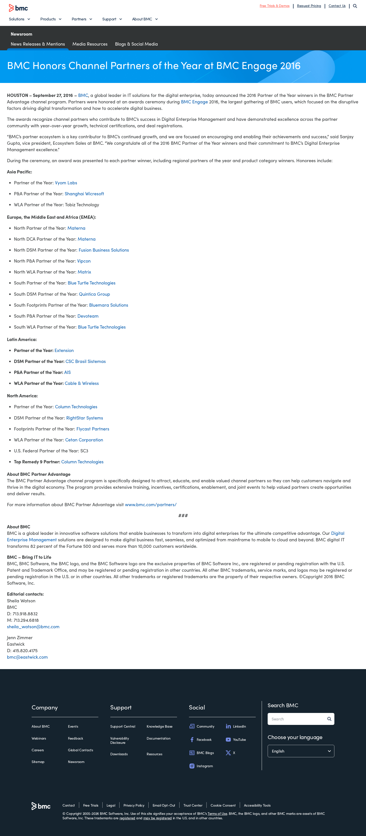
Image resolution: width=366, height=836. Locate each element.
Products (48, 18)
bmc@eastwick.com (27, 657)
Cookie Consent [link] (223, 805)
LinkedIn (239, 726)
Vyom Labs (66, 183)
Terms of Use (217, 813)
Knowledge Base (160, 726)
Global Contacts (80, 750)
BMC (83, 95)
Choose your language (295, 737)
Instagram (205, 766)
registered (127, 818)
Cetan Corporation (84, 440)
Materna (76, 228)
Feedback (75, 738)
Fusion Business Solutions (104, 250)
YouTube (239, 739)
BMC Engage (194, 102)
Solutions (16, 18)
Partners (79, 18)
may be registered (157, 818)
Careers (38, 750)
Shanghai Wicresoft (84, 194)
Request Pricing (309, 5)
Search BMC (283, 705)
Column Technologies (76, 407)
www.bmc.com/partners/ (151, 504)
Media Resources (90, 44)
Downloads (118, 754)
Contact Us (337, 5)
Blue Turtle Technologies (92, 283)
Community (205, 726)
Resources (154, 754)
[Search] (355, 6)
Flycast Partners (92, 429)
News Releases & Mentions (38, 44)
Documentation (158, 738)
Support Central (122, 726)
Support (109, 18)
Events (73, 726)
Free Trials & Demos (275, 5)
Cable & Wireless (82, 383)
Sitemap (38, 762)
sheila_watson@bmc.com (33, 626)
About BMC (142, 18)
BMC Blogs (205, 752)
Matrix (84, 272)
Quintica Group (94, 294)
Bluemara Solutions (108, 305)
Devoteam (88, 316)
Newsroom (76, 762)
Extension (64, 350)
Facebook (204, 739)
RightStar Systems (84, 418)
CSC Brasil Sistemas (85, 361)
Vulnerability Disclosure (119, 740)
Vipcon (84, 261)
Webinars (39, 738)
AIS (67, 372)
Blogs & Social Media (136, 44)
